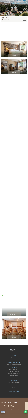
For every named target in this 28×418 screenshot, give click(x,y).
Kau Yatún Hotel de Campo (14, 373)
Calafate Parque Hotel (14, 371)
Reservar (14, 416)
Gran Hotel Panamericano (14, 382)
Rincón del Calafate (14, 375)
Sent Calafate (14, 377)
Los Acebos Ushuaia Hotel (14, 358)
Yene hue (14, 387)
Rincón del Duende (14, 393)
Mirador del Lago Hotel (14, 369)
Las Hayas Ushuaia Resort (14, 357)
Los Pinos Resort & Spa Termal (14, 364)
